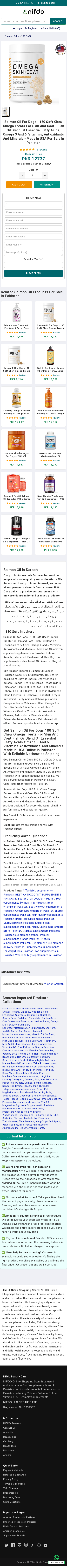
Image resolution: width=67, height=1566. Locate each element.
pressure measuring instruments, (21, 1102)
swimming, (33, 1015)
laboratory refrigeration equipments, (23, 1028)
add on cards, (10, 1031)
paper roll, (8, 1082)
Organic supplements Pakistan (41, 930)
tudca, (6, 1099)
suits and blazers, (12, 1118)
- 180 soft (25, 36)
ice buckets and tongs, (15, 1070)
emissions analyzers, (14, 1015)
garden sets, (49, 1018)
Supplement (39, 943)
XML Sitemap (10, 1488)
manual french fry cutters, (17, 1063)
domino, (29, 1079)
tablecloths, (31, 1118)
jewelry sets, (10, 1053)
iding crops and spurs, (48, 1121)
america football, (34, 1108)
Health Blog (9, 1446)
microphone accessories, (16, 1034)
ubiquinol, (37, 1031)
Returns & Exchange (14, 1474)
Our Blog (8, 1441)
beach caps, (9, 1057)
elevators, (44, 1118)
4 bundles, (47, 1037)
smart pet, (43, 1089)
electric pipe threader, (37, 1086)
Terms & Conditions (14, 1483)
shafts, (33, 1115)
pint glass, (8, 1041)
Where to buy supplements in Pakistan (38, 955)
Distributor (9, 1450)
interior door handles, (42, 1070)
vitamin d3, (38, 1034)
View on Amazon (54, 983)
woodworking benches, (15, 1115)
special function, (44, 1047)
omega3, (26, 1012)
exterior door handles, (41, 1050)
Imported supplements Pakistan (35, 918)
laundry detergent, (13, 1079)
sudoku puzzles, (39, 1073)
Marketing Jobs (11, 1497)
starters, (51, 1028)
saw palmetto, (26, 1047)
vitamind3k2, (9, 1047)
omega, (55, 1021)
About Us (8, 1432)
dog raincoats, (10, 1092)
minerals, (7, 1008)
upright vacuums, (41, 1057)
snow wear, (8, 1073)
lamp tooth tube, (48, 1115)
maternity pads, (43, 1092)
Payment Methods (13, 1470)
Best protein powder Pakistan (36, 898)
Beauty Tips (9, 1437)
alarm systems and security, (45, 1099)
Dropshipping (10, 1492)
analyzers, (46, 1044)
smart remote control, (15, 1060)
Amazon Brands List (14, 1531)
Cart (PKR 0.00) (51, 28)
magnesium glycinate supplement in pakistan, (28, 1105)
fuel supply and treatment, (40, 1041)
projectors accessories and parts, (21, 1112)
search (57, 21)
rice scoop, (9, 1037)
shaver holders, (11, 1012)
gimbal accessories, (24, 1008)
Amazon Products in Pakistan (19, 1517)
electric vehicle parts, (32, 1128)
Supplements (34, 947)
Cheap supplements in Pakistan (34, 910)
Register (32, 28)
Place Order (33, 273)
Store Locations (12, 1502)
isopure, (19, 1041)
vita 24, (45, 1102)
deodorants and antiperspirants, (38, 1095)
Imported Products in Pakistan (20, 1522)
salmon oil (11, 36)
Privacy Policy (11, 1479)
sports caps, (9, 1018)
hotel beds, (8, 1066)
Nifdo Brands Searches (16, 1526)
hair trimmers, (49, 1079)
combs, (29, 1082)
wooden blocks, (40, 1012)
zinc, (37, 1079)
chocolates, (23, 1073)
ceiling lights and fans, (42, 1060)
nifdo (35, 926)
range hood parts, (12, 1086)
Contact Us (9, 1427)
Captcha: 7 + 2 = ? (33, 259)
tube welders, (27, 1121)
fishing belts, (26, 1053)
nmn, (54, 1063)
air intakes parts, (40, 1021)
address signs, (10, 1128)
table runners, (41, 1063)
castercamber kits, (43, 1066)
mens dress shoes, (48, 1008)
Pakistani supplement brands (21, 934)
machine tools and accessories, (20, 1076)
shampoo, (52, 1053)
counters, (7, 1050)
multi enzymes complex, (16, 1024)
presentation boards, (28, 1037)
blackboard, (26, 1092)
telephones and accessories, (19, 1089)
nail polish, (40, 1053)
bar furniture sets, (13, 1108)
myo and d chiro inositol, (16, 1044)
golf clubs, (25, 1031)
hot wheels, (24, 1057)
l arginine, (45, 1076)
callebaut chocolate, (29, 1018)
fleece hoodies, (19, 1099)
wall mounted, (10, 1121)
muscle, (19, 1082)
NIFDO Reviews (12, 1423)
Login (18, 28)
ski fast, (50, 1034)
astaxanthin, (21, 1050)
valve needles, (10, 1124)
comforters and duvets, (16, 1021)
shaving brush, (10, 1095)
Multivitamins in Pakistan (18, 922)
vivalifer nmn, (24, 1066)
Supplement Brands (14, 1535)
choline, (35, 1044)
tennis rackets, (43, 1082)
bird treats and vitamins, (34, 1124)
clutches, (45, 1015)
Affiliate (7, 1455)
